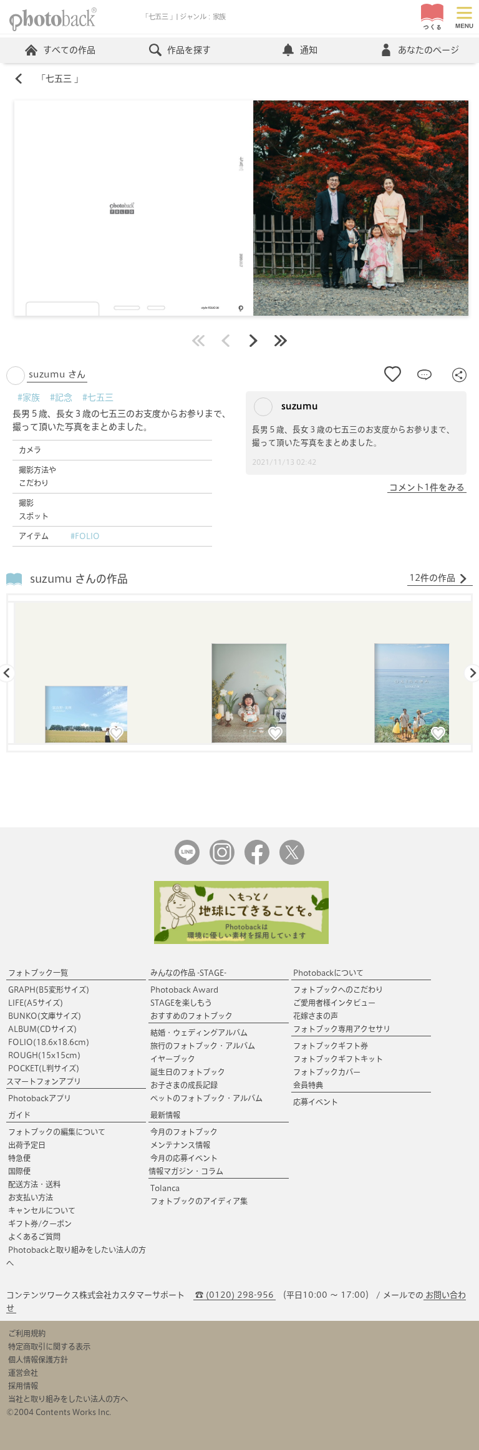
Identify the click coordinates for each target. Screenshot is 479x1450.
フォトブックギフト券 (330, 1045)
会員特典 (308, 1085)
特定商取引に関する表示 (49, 1346)
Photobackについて (328, 972)
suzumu (298, 406)
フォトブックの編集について (56, 1132)
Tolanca (165, 1188)
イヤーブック (172, 1059)
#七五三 (98, 397)
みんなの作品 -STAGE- (188, 972)
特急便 (19, 1158)
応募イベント (315, 1102)
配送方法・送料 (34, 1184)
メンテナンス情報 (180, 1145)
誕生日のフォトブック (187, 1072)
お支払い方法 (30, 1197)
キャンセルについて (41, 1210)
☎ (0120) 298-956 (234, 1295)
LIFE (35, 1002)
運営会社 (23, 1372)
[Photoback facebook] (257, 862)
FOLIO (48, 1042)
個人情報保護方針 (38, 1359)
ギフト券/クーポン (40, 1223)
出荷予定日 (27, 1145)
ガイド (19, 1115)
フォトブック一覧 (38, 972)
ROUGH (44, 1055)
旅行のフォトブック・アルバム (202, 1045)
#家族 (28, 397)
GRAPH (48, 989)
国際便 (19, 1171)
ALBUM (42, 1029)
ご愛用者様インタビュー (334, 1002)
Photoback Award (184, 989)
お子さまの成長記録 (184, 1085)
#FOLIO (85, 536)
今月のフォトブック (184, 1132)
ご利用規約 (27, 1333)
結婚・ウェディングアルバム (199, 1032)
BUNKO (44, 1015)
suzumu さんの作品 (79, 578)
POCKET (43, 1068)
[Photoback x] (292, 862)
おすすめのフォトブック (191, 1015)
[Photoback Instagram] (222, 862)
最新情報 (165, 1115)
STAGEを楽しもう (181, 1002)
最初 (198, 340)
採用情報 (23, 1385)
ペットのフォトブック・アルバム (206, 1098)
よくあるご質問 (34, 1236)
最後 (280, 340)
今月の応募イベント (184, 1158)
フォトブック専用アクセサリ (341, 1029)
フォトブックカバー (326, 1072)
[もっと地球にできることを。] (241, 941)
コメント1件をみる (427, 487)
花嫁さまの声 (315, 1015)
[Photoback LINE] (187, 862)
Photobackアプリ (39, 1098)
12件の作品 (432, 577)
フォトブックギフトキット (338, 1059)
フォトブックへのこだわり (338, 989)
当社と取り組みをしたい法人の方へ (68, 1399)
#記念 (61, 397)
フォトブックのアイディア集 (199, 1201)
